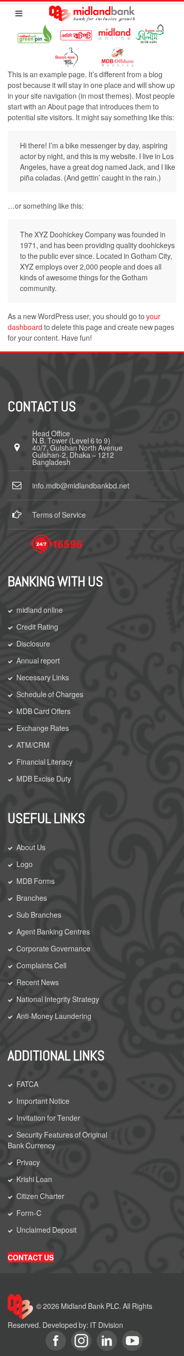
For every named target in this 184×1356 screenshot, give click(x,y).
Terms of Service (59, 514)
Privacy (28, 1162)
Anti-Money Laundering (53, 1016)
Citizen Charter (40, 1196)
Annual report (38, 660)
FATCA (27, 1084)
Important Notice (43, 1101)
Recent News (37, 982)
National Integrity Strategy (57, 999)
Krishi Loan (34, 1179)
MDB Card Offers (43, 711)
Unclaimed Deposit (46, 1230)
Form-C (28, 1213)
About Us (30, 847)
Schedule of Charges (49, 694)
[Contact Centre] (56, 544)
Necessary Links (42, 677)
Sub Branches (38, 914)
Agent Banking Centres (53, 931)
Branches (31, 898)
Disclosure (33, 643)
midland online (39, 610)
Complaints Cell (41, 965)
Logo (24, 864)
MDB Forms (35, 881)
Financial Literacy (44, 762)
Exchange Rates (42, 728)
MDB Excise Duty (43, 778)
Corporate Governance (53, 948)
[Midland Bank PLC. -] (92, 11)
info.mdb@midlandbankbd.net (80, 485)
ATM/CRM (33, 745)
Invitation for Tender (48, 1118)
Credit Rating (37, 626)
